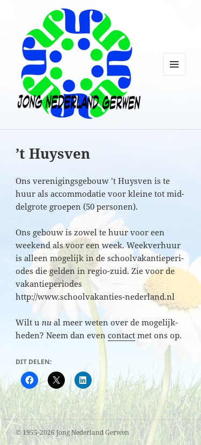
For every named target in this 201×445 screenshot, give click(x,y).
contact (121, 335)
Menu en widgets (174, 75)
